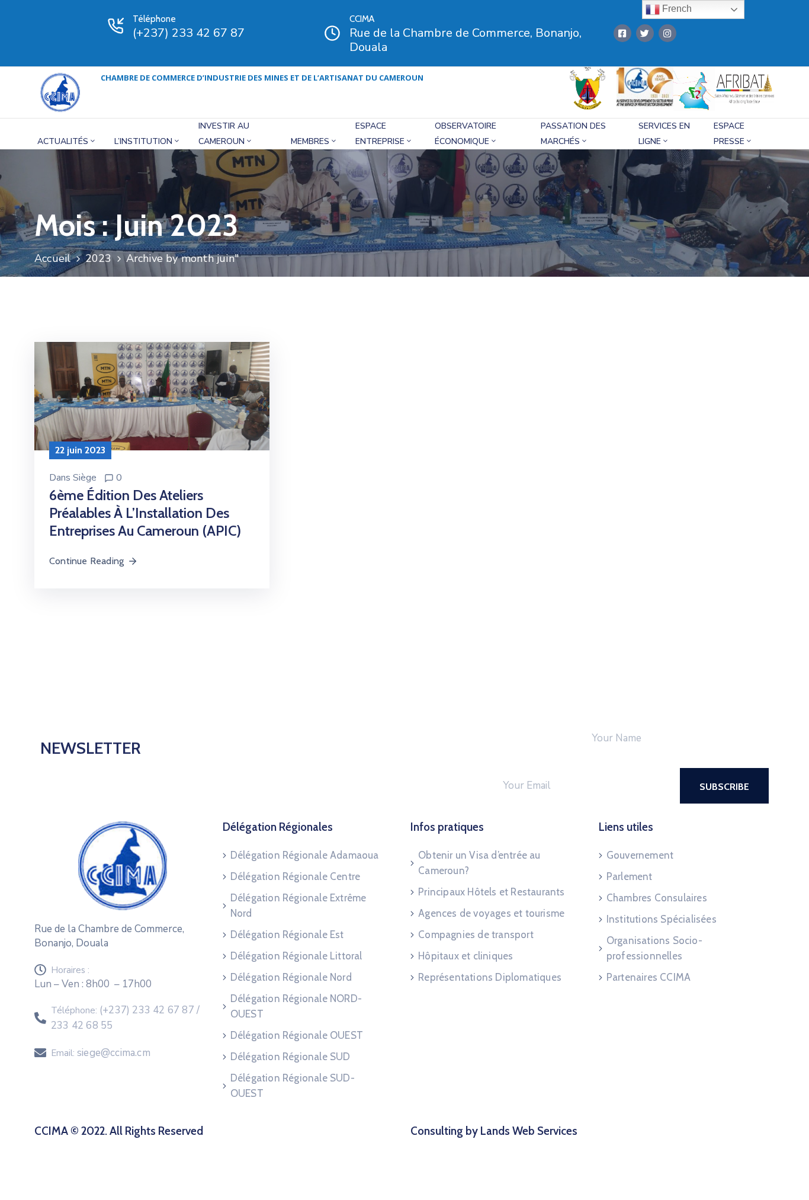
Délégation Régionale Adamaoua (304, 855)
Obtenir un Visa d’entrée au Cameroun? (479, 862)
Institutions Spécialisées (661, 919)
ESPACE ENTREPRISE (379, 133)
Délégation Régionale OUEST (296, 1035)
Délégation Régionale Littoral (296, 956)
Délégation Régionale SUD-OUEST (292, 1085)
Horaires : (70, 970)
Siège (85, 477)
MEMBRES (310, 141)
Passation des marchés (573, 133)
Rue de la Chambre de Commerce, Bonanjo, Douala (465, 40)
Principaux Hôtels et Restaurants (491, 892)
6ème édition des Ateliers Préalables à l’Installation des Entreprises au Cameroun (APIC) (145, 513)
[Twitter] (645, 33)
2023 (98, 258)
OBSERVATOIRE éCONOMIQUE (465, 133)
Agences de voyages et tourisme (491, 913)
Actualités (62, 141)
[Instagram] (667, 33)
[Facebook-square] (622, 33)
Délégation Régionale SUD (290, 1057)
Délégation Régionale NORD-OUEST (296, 1006)
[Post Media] (151, 395)
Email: (100, 1053)
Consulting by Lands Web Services (493, 1131)
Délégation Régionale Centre (295, 876)
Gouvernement (639, 855)
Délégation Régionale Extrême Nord (298, 905)
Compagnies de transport (476, 934)
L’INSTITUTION (143, 141)
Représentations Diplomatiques (489, 977)
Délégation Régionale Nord (291, 977)
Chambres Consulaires (656, 898)
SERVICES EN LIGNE (664, 133)
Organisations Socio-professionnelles (654, 948)
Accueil (52, 258)
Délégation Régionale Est (287, 934)
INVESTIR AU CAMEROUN (223, 133)
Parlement (629, 876)
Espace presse (729, 133)
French (676, 9)
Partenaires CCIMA (648, 977)
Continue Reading (86, 561)
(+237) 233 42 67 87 (189, 33)
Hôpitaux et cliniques (465, 956)
